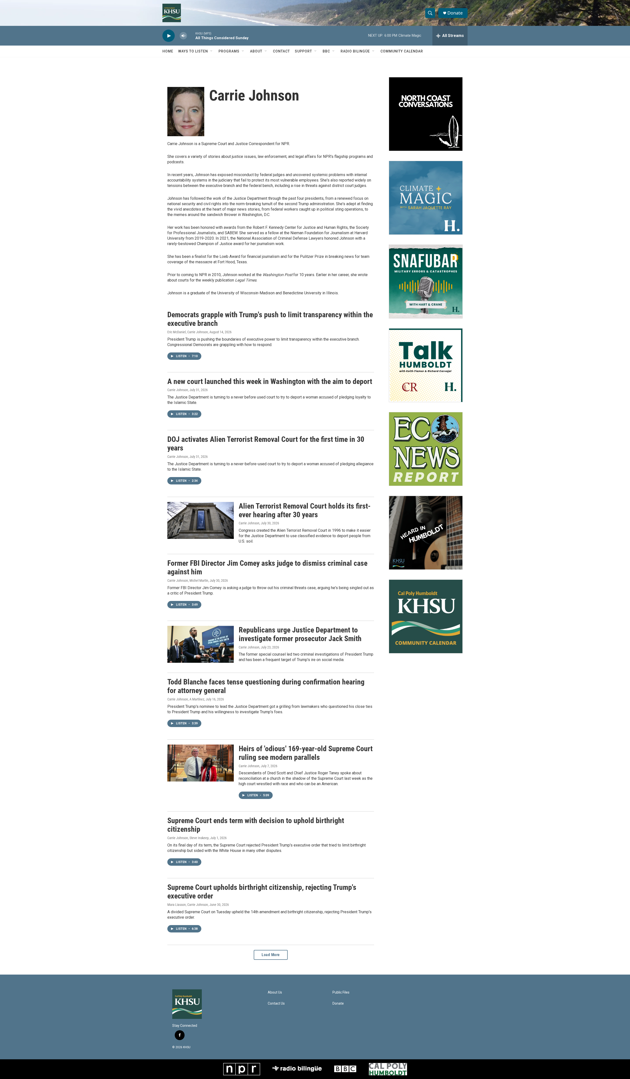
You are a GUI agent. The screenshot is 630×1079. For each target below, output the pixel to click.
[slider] (191, 35)
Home (167, 51)
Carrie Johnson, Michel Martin (187, 580)
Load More (271, 954)
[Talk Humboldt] (425, 365)
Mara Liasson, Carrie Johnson (187, 905)
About (256, 51)
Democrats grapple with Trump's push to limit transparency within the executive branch (270, 319)
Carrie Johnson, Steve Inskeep (188, 838)
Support (303, 51)
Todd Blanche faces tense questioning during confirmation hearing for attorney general (265, 686)
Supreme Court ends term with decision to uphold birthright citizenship (255, 824)
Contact (281, 51)
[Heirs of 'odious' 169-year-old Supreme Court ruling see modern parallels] (200, 763)
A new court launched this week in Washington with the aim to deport (269, 381)
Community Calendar (401, 51)
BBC (326, 51)
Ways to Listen (193, 51)
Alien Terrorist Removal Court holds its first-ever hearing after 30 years (305, 510)
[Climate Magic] (425, 197)
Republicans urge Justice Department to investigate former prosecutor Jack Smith (300, 634)
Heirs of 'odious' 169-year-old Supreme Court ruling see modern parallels (306, 753)
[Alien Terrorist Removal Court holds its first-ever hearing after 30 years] (200, 520)
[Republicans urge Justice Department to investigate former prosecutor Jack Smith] (200, 644)
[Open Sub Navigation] (212, 51)
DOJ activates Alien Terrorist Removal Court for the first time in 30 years (265, 443)
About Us (275, 992)
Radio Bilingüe (355, 51)
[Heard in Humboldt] (425, 532)
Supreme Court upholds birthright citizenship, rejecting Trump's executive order (261, 891)
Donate (455, 13)
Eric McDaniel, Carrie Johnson (187, 332)
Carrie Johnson (177, 390)
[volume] (183, 35)
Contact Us (276, 1003)
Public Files (340, 992)
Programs (229, 51)
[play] (169, 36)
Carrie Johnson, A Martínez (185, 699)
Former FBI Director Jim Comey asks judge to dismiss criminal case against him (267, 567)
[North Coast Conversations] (425, 114)
